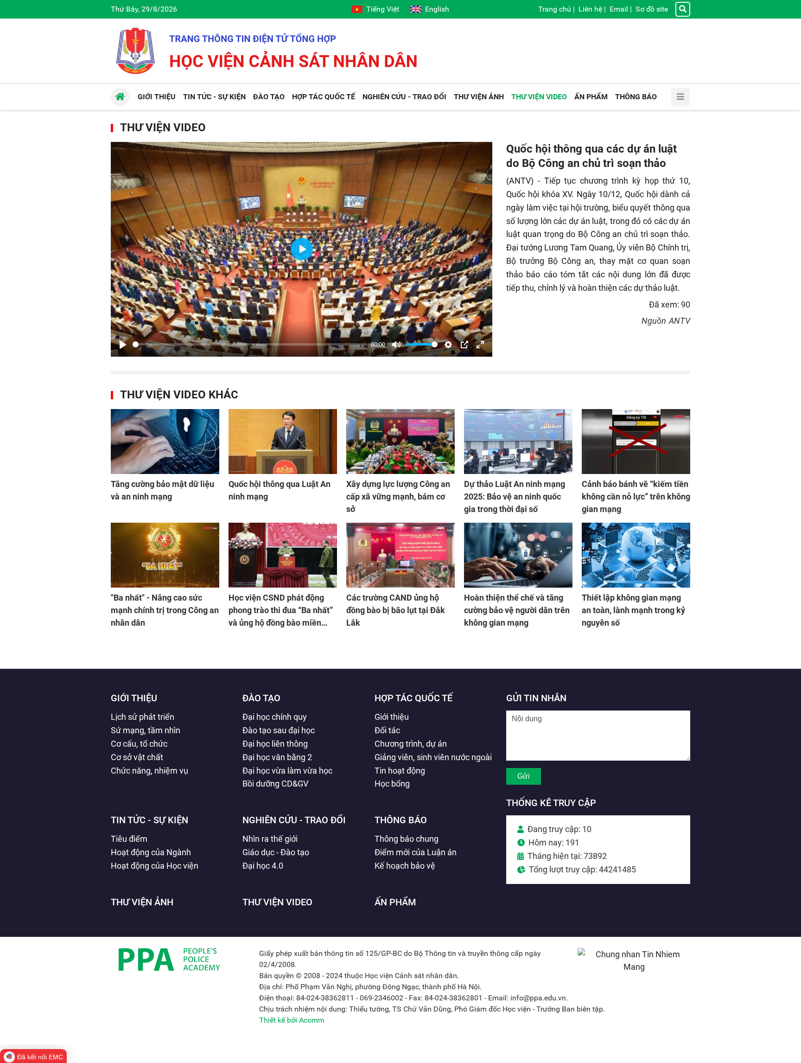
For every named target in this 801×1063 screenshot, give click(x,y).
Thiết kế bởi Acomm (291, 1020)
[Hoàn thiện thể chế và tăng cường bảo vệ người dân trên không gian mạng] (518, 555)
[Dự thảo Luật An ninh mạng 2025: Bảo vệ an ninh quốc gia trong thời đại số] (518, 441)
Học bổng (392, 783)
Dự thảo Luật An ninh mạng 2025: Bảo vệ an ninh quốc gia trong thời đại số (514, 496)
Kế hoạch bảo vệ (405, 866)
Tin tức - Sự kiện (149, 820)
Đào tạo (261, 698)
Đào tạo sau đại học (278, 730)
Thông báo (401, 820)
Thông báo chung (407, 839)
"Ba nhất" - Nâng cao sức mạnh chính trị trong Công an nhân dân (165, 610)
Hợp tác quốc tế (413, 698)
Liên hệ (590, 9)
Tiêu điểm (129, 839)
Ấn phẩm (395, 902)
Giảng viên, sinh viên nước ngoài (433, 757)
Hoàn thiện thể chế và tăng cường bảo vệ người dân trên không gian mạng (517, 610)
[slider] (250, 344)
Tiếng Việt (382, 9)
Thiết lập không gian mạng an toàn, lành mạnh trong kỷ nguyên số (633, 610)
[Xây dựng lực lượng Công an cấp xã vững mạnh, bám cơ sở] (400, 441)
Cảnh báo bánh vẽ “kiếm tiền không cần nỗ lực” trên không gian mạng (636, 496)
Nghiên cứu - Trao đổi (294, 820)
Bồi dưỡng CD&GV (275, 783)
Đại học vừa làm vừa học (287, 770)
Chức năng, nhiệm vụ (149, 770)
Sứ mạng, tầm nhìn (145, 730)
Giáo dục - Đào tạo (275, 852)
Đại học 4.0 (262, 866)
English (437, 9)
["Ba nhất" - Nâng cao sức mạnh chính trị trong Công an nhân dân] (165, 555)
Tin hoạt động (400, 770)
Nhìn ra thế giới (270, 839)
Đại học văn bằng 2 (277, 757)
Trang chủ (554, 9)
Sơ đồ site (652, 9)
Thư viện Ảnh (142, 902)
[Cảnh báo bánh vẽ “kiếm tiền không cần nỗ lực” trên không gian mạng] (636, 441)
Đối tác (387, 730)
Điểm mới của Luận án (416, 852)
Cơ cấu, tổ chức (139, 744)
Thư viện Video (163, 127)
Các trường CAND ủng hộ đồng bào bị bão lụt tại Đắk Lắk (395, 610)
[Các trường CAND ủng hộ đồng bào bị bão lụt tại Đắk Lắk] (400, 555)
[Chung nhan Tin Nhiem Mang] (634, 967)
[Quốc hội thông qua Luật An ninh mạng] (283, 441)
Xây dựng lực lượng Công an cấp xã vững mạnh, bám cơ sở (398, 496)
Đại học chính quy (274, 717)
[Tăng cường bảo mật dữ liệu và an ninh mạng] (165, 441)
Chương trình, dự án (411, 744)
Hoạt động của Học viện (154, 866)
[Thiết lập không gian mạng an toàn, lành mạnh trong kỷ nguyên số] (636, 555)
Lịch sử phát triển (142, 717)
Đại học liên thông (275, 744)
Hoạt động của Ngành (151, 852)
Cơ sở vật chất (137, 757)
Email (619, 9)
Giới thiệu (134, 698)
